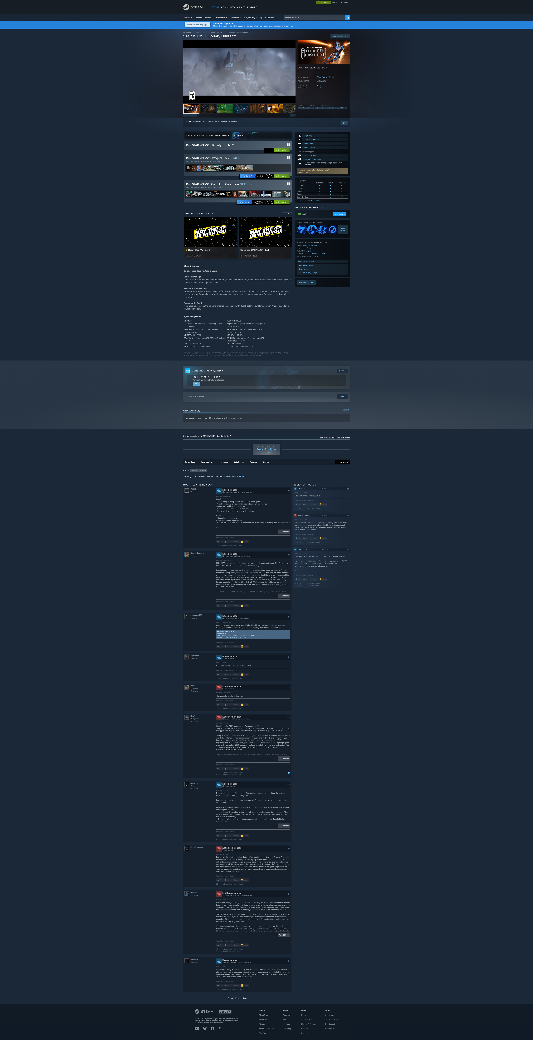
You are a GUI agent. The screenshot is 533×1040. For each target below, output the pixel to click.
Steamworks (264, 1024)
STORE (215, 7)
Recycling (287, 1029)
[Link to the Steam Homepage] (193, 9)
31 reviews (194, 895)
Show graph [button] (341, 462)
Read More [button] (284, 532)
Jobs (285, 1019)
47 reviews (194, 691)
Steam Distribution (266, 1029)
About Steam (264, 1015)
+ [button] (345, 108)
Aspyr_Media (312, 254)
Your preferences (343, 438)
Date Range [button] (239, 462)
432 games (194, 688)
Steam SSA (264, 1019)
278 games (194, 658)
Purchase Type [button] (207, 462)
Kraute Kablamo (197, 553)
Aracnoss (194, 783)
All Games (187, 33)
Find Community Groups (307, 273)
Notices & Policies (308, 1024)
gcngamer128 (196, 615)
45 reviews (194, 721)
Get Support (330, 1024)
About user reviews (327, 438)
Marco (193, 686)
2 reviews (193, 850)
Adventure (313, 245)
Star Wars (322, 254)
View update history (306, 262)
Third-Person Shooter (306, 108)
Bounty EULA (303, 172)
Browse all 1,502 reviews (237, 998)
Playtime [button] (253, 462)
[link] (265, 176)
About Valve (287, 1015)
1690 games (194, 719)
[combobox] (314, 17)
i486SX (193, 489)
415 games (194, 786)
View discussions (304, 269)
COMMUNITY (228, 7)
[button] (188, 17)
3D (342, 108)
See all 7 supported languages (308, 200)
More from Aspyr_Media (207, 370)
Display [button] (266, 462)
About (241, 7)
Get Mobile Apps (331, 1019)
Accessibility (306, 1019)
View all (346, 410)
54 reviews (194, 788)
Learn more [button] (340, 214)
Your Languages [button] (197, 470)
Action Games (198, 33)
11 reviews (194, 962)
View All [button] (287, 214)
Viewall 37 (342, 229)
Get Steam (329, 1015)
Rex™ (192, 716)
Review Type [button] (190, 462)
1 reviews (193, 618)
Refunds (304, 1033)
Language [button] (223, 462)
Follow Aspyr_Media (206, 377)
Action (317, 108)
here (228, 418)
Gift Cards (263, 1033)
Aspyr (319, 85)
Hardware (286, 1024)
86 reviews (194, 492)
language (343, 2)
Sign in (188, 121)
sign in (334, 2)
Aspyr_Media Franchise (215, 33)
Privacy (304, 1015)
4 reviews (193, 556)
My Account (330, 1029)
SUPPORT (252, 7)
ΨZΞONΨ (194, 959)
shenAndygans (196, 847)
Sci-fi (323, 108)
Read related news (305, 265)
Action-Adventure (333, 108)
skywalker (194, 656)
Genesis (193, 892)
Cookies (304, 1029)
